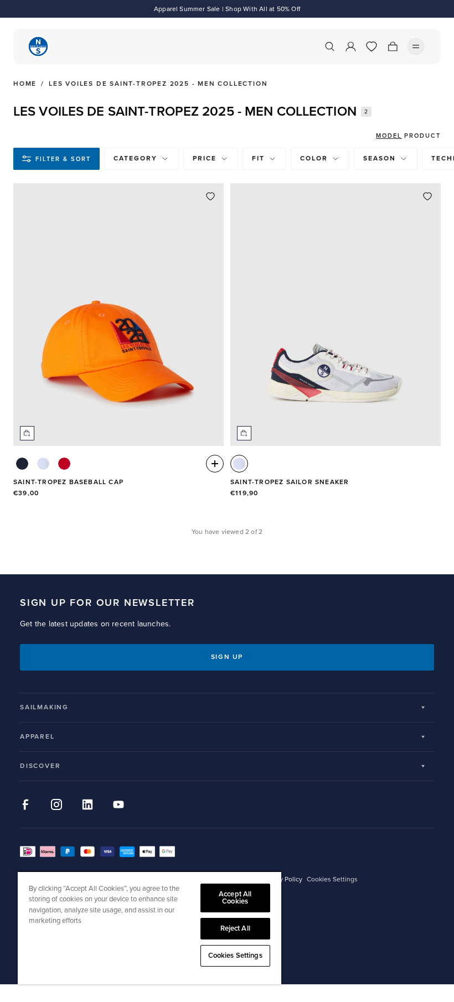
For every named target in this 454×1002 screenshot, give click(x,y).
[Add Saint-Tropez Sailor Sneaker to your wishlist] (427, 196)
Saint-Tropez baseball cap (68, 482)
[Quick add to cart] (27, 433)
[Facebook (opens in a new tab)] (25, 804)
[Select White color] (43, 464)
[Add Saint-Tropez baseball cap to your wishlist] (210, 196)
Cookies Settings (235, 955)
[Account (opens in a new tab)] (350, 46)
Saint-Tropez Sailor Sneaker (289, 482)
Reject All (235, 928)
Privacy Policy (282, 879)
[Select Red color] (64, 464)
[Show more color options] (215, 464)
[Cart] (392, 46)
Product (422, 136)
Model (389, 136)
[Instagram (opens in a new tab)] (56, 804)
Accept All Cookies (235, 898)
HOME (25, 84)
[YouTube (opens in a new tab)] (118, 804)
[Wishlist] (371, 46)
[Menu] (416, 46)
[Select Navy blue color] (22, 464)
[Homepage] (38, 46)
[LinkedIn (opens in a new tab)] (87, 804)
